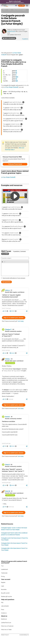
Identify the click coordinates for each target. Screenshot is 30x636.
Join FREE (21, 5)
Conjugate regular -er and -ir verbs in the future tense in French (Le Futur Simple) (14, 528)
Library (9, 9)
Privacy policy (5, 634)
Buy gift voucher (5, 593)
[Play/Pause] (23, 102)
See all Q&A (5, 253)
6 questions (25, 38)
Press (2, 609)
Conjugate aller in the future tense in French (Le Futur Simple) (14, 549)
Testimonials (4, 573)
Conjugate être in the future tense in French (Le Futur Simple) (14, 544)
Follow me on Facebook (7, 626)
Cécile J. (7, 359)
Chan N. (7, 464)
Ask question (6, 282)
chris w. (7, 290)
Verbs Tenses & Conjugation (19, 9)
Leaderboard (4, 569)
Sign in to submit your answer (14, 317)
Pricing (3, 576)
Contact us (4, 613)
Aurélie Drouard (11, 31)
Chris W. (7, 491)
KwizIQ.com (4, 619)
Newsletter (4, 589)
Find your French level (15, 164)
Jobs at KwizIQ (5, 606)
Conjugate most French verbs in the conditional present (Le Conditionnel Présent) (14, 533)
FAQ (2, 602)
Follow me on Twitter (6, 629)
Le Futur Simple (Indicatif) (11, 87)
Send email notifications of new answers (14, 278)
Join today (21, 321)
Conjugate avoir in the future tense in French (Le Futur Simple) (14, 539)
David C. (7, 416)
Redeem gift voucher (6, 596)
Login (2, 586)
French (4, 9)
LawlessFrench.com (6, 622)
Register (3, 582)
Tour (2, 566)
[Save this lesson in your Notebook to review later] (9, 38)
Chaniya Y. (8, 329)
